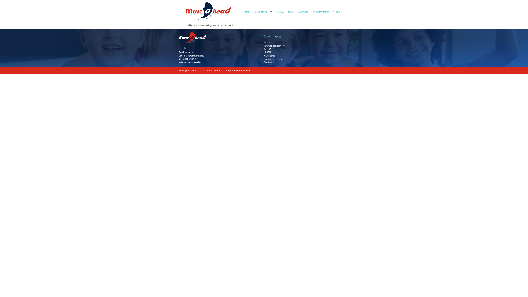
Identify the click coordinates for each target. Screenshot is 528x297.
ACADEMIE (303, 11)
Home (246, 11)
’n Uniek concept (260, 11)
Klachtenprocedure (211, 70)
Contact (336, 11)
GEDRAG (280, 11)
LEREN (291, 11)
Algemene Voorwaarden (238, 70)
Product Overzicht (321, 11)
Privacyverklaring (187, 70)
